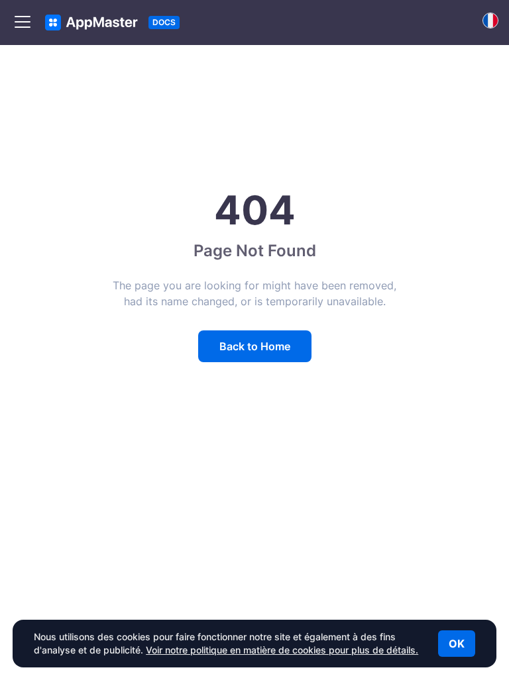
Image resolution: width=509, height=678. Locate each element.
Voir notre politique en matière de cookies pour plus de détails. (282, 649)
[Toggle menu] (22, 22)
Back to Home (254, 346)
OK (457, 643)
